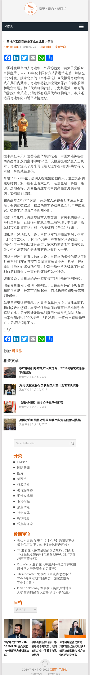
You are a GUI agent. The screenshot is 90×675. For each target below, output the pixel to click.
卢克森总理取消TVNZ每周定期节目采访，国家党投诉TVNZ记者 (44, 578)
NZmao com (11, 47)
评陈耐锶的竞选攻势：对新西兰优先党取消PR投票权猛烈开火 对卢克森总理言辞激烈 (46, 554)
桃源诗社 (23, 484)
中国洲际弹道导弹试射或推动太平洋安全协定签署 (46, 566)
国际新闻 (45, 47)
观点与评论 (25, 524)
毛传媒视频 (25, 496)
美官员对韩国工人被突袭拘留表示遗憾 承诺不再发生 (46, 590)
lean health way (28, 588)
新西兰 (22, 479)
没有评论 (60, 47)
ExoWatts (24, 564)
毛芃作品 (23, 501)
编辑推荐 (23, 518)
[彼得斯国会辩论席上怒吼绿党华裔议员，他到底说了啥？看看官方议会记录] (45, 628)
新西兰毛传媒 (59, 669)
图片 (20, 473)
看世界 (17, 351)
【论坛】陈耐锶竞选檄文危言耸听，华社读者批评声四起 (46, 542)
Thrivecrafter (26, 574)
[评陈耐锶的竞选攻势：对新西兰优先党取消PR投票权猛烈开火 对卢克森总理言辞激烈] (72, 628)
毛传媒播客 (25, 490)
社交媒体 (23, 512)
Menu (8, 26)
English (22, 462)
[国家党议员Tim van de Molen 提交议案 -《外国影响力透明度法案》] (17, 628)
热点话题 (23, 507)
